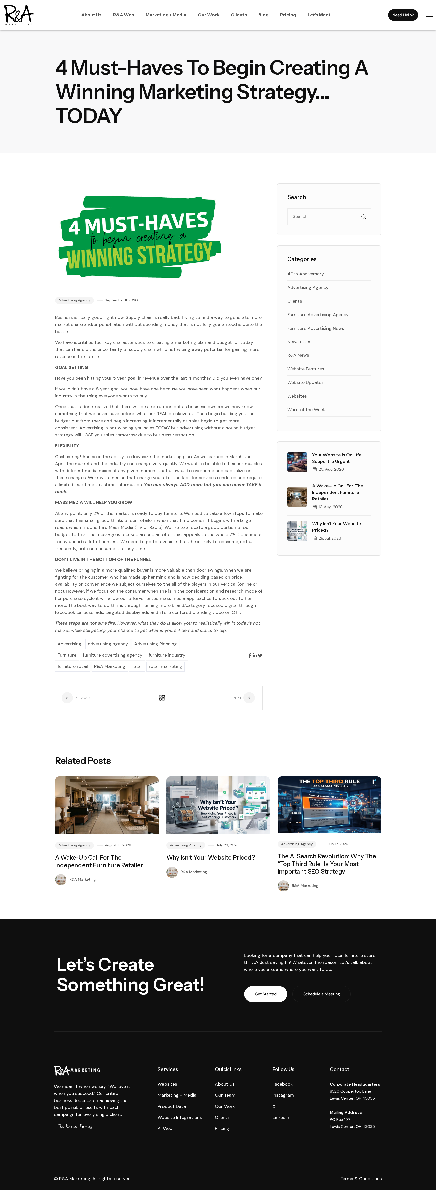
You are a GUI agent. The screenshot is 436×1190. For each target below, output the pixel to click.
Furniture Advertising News (315, 328)
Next (238, 698)
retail (137, 666)
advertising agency (108, 644)
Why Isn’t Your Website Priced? (210, 857)
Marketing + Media (166, 15)
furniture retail (73, 666)
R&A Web (123, 15)
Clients (239, 15)
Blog (263, 15)
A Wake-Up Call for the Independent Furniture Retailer (337, 492)
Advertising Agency (74, 300)
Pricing (288, 15)
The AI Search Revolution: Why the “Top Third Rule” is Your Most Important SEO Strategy (327, 864)
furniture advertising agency (112, 655)
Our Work (209, 15)
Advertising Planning (155, 644)
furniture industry (167, 655)
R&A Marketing (109, 666)
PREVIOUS (82, 698)
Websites (297, 396)
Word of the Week (306, 410)
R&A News (298, 355)
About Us (91, 15)
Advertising (69, 644)
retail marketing (165, 666)
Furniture (67, 655)
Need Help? (403, 15)
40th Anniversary (305, 274)
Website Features (305, 369)
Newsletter (299, 342)
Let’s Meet (319, 15)
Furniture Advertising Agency (318, 315)
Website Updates (305, 382)
